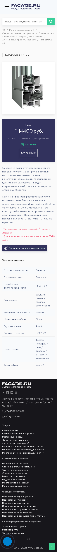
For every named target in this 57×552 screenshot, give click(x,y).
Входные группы (10, 529)
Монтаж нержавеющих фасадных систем (23, 449)
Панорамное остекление (15, 463)
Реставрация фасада (13, 437)
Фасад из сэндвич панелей (15, 443)
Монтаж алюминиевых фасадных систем (22, 446)
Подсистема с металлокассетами (19, 506)
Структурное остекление (15, 470)
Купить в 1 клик (28, 153)
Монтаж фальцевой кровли (16, 486)
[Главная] (3, 30)
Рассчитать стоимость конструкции (26, 248)
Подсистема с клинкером (15, 500)
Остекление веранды (13, 533)
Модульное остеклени (13, 479)
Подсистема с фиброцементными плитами (23, 516)
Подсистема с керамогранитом (18, 496)
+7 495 (14, 411)
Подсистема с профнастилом (17, 512)
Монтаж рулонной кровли (15, 482)
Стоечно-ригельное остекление (18, 466)
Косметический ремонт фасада (18, 433)
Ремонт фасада (10, 430)
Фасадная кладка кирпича (15, 440)
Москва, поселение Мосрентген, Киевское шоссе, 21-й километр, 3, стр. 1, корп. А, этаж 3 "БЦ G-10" (27, 402)
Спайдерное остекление (15, 473)
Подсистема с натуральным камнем (20, 509)
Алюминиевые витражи (14, 526)
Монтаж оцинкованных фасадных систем (23, 453)
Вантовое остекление (13, 476)
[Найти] (51, 21)
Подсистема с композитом (15, 503)
